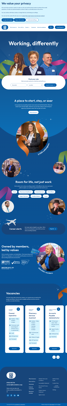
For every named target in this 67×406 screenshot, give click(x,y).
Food (14, 192)
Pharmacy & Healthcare (25, 192)
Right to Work (42, 394)
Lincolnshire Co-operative (19, 404)
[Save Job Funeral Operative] (18, 309)
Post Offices (51, 192)
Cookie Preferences (56, 386)
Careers (27, 27)
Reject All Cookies (19, 20)
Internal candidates (41, 27)
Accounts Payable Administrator (54, 315)
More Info (14, 348)
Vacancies (33, 27)
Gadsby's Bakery (36, 196)
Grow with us (21, 27)
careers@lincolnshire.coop (14, 385)
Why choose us (13, 27)
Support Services (24, 196)
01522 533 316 (11, 382)
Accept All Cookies (7, 20)
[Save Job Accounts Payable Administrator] (58, 309)
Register (52, 228)
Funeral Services (40, 192)
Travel (45, 196)
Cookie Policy (55, 383)
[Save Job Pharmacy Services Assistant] (38, 309)
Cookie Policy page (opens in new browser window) (33, 15)
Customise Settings (32, 20)
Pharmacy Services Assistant (33, 315)
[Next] (58, 357)
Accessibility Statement (44, 383)
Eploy (59, 404)
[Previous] (54, 357)
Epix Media (52, 404)
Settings (54, 389)
